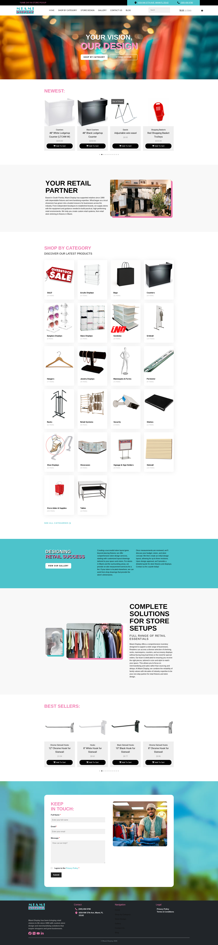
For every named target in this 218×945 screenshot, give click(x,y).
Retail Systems (86, 422)
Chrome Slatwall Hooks (92, 745)
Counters (151, 293)
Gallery (102, 10)
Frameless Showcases (125, 130)
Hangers (50, 379)
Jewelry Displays (87, 379)
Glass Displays (86, 336)
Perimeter (151, 379)
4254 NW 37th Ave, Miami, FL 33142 (91, 914)
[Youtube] (38, 933)
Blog (128, 10)
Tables (83, 508)
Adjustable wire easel (59, 133)
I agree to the (66, 868)
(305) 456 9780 (84, 909)
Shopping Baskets (92, 130)
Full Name (56, 815)
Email (54, 827)
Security (117, 422)
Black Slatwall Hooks (59, 745)
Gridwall (150, 336)
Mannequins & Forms (122, 379)
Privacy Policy (72, 868)
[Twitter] (34, 933)
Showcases (85, 465)
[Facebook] (30, 933)
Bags (115, 293)
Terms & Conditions (165, 912)
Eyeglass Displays (54, 336)
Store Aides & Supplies (57, 508)
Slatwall (150, 465)
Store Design (87, 10)
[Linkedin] (42, 933)
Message (55, 838)
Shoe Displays (53, 465)
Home (51, 10)
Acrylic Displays (87, 293)
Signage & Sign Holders (123, 465)
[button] (99, 154)
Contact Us (116, 10)
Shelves (150, 422)
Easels (59, 130)
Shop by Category (67, 10)
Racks (49, 422)
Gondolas (117, 336)
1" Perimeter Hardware (158, 130)
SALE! (49, 293)
